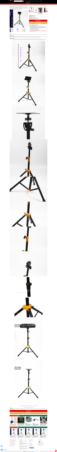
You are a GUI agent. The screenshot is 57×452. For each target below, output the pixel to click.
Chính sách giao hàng (12, 444)
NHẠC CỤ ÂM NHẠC (35, 405)
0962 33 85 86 (23, 441)
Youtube (41, 441)
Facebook (41, 442)
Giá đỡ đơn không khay (36, 12)
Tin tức (30, 442)
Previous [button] (9, 30)
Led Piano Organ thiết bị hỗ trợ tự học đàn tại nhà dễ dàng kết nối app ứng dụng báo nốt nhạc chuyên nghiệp (13, 424)
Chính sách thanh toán (12, 443)
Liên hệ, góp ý (30, 443)
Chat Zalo (41, 445)
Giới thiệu (30, 441)
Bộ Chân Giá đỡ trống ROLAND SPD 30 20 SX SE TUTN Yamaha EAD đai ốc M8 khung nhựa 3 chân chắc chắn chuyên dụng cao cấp (13, 436)
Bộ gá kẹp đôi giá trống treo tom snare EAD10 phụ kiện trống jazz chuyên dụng (43, 424)
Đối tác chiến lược (31, 444)
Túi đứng (45, 12)
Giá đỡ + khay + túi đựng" (40, 13)
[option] (19, 19)
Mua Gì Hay (32, 451)
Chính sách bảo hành (12, 442)
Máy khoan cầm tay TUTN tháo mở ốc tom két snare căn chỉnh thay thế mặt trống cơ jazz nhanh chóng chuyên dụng (21, 424)
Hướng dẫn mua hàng (12, 441)
